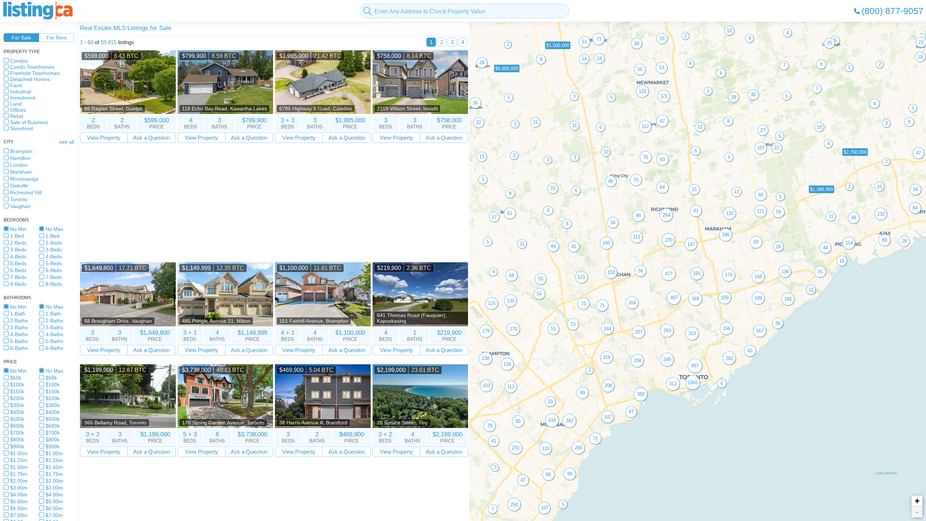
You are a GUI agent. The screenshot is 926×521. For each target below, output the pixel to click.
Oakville (19, 186)
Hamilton (20, 158)
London (18, 165)
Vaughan (20, 206)
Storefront (21, 128)
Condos (19, 61)
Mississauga (24, 179)
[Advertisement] (274, 202)
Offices (18, 110)
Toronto (18, 199)
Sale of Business (29, 122)
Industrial (20, 91)
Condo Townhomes (32, 67)
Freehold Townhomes (35, 73)
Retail (16, 116)
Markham (21, 172)
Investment (22, 98)
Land (16, 104)
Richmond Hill (26, 192)
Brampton (21, 151)
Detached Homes (30, 79)
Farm (16, 85)
